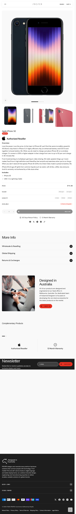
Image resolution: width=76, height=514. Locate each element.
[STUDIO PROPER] (37, 4)
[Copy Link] (44, 220)
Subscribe (67, 362)
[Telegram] (37, 220)
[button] (5, 4)
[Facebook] (30, 220)
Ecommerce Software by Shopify (25, 507)
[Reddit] (41, 220)
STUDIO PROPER (10, 507)
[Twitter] (34, 220)
